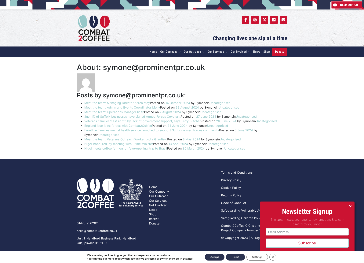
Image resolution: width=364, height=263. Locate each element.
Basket (154, 219)
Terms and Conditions (237, 172)
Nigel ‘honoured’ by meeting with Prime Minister (118, 144)
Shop (152, 214)
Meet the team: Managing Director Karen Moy (117, 103)
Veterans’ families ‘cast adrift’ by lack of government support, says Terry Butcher (142, 121)
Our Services (158, 200)
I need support (349, 5)
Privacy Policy (231, 180)
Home (153, 187)
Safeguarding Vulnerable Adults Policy (248, 210)
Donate (154, 223)
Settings (257, 257)
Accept (214, 257)
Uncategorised (220, 103)
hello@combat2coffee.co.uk (97, 231)
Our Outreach (158, 196)
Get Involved (158, 205)
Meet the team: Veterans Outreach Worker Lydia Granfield (125, 139)
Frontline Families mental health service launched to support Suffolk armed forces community (151, 130)
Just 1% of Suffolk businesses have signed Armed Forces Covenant (132, 116)
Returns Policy (231, 195)
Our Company (159, 191)
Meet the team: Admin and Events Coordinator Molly (122, 107)
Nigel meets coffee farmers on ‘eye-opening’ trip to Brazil (125, 148)
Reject (235, 257)
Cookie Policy (231, 188)
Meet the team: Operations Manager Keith (114, 112)
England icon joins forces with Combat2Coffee (118, 126)
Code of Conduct (233, 203)
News (153, 210)
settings (188, 259)
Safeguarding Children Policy (242, 218)
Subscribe (307, 243)
